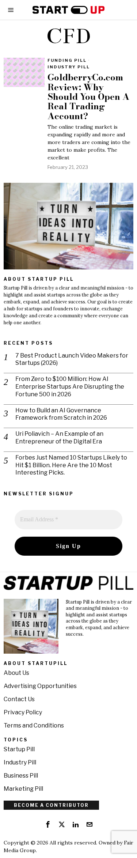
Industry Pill (68, 66)
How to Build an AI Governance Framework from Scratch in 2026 (61, 414)
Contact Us (19, 699)
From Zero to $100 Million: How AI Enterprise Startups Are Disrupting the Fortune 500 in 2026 (69, 386)
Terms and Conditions (34, 725)
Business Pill (21, 775)
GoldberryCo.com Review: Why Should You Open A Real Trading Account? (88, 97)
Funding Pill (67, 60)
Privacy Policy (23, 712)
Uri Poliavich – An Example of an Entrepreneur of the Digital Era (59, 437)
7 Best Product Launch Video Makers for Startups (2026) (71, 359)
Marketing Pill (23, 788)
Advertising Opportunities (40, 686)
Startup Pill (19, 749)
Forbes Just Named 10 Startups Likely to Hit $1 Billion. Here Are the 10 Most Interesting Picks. (71, 465)
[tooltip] (48, 824)
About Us (16, 672)
